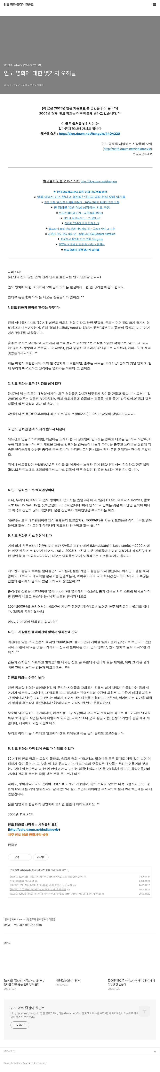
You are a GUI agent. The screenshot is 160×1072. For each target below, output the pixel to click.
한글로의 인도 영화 (41, 869)
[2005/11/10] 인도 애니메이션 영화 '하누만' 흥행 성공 (38, 889)
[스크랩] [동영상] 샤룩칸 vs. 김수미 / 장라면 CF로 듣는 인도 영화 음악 (46, 876)
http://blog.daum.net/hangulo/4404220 (89, 134)
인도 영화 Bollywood (20, 869)
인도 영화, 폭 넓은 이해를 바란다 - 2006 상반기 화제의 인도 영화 (81, 202)
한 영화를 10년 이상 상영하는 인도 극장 (82, 207)
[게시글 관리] (27, 857)
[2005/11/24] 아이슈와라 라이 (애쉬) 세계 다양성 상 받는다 (41, 885)
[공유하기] (22, 857)
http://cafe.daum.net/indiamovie (127, 149)
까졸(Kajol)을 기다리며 (22, 880)
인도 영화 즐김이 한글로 (19, 4)
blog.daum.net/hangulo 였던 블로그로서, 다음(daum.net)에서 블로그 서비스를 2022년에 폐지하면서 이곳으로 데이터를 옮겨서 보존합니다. (75, 1015)
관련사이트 (9, 1051)
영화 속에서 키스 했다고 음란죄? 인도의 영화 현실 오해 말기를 (81, 197)
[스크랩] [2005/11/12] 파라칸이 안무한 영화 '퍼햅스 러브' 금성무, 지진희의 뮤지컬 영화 (55, 893)
